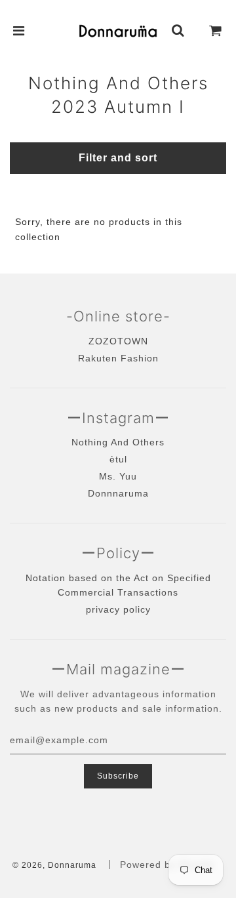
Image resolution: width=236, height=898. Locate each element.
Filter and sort (118, 157)
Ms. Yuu (118, 476)
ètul (118, 459)
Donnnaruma (118, 493)
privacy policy (118, 609)
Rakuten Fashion (118, 358)
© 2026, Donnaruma (54, 865)
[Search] (178, 31)
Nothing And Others (118, 442)
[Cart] (215, 31)
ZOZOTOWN (118, 341)
